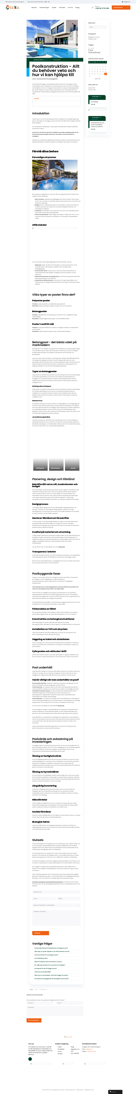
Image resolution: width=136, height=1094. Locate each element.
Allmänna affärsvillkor (70, 1089)
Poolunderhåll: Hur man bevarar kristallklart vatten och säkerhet (97, 124)
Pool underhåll (91, 48)
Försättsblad (61, 1049)
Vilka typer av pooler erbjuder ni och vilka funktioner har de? (51, 951)
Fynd (36, 989)
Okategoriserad (92, 39)
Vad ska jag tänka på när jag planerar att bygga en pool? (51, 948)
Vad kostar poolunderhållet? (42, 972)
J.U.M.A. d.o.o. (48, 59)
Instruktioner (43, 989)
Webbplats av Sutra (89, 1089)
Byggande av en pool (94, 37)
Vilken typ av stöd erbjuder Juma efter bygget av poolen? (51, 975)
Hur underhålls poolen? (41, 958)
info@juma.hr (127, 1)
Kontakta (62, 7)
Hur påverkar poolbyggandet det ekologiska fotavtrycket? (51, 978)
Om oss (70, 7)
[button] (78, 98)
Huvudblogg (94, 101)
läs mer (93, 104)
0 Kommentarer (56, 59)
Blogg (77, 7)
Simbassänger (44, 7)
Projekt (54, 7)
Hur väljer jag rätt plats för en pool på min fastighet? (49, 965)
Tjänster (34, 7)
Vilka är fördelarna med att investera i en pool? (48, 961)
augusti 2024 (91, 88)
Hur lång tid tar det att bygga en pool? (45, 968)
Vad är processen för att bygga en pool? (46, 955)
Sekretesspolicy (80, 1089)
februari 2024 (92, 89)
